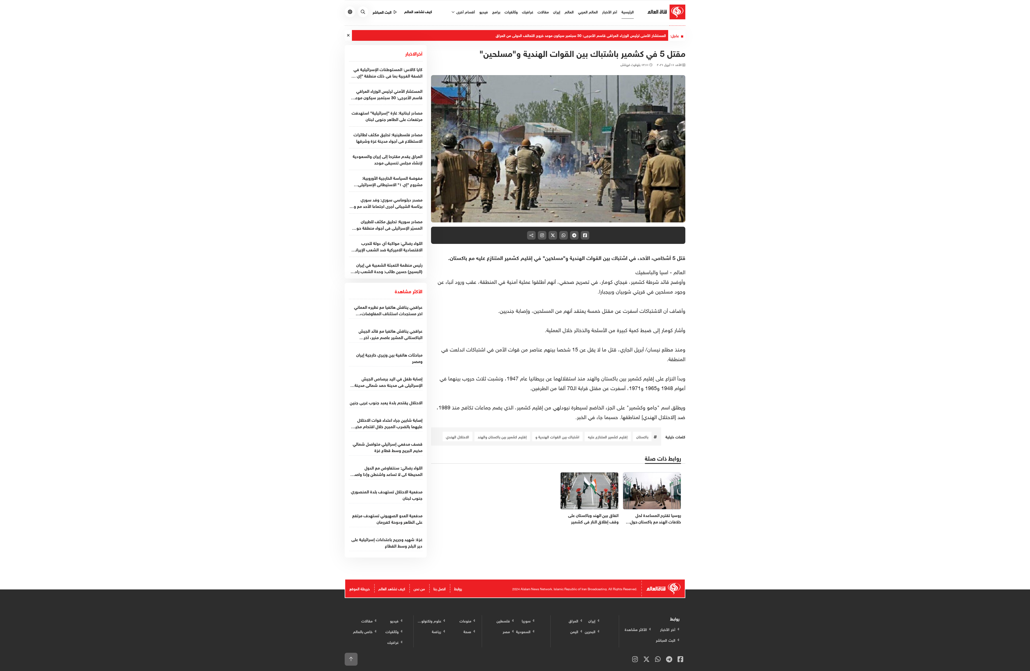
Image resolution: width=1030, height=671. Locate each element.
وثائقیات (511, 11)
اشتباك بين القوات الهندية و (557, 436)
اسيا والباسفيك (651, 271)
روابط (458, 588)
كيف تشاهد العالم (418, 11)
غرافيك (527, 11)
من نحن (419, 588)
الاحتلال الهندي (457, 436)
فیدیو (483, 11)
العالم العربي (588, 11)
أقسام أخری (465, 11)
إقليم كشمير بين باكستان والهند (502, 436)
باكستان (642, 436)
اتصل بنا (439, 588)
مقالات (543, 11)
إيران (556, 11)
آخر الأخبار (609, 11)
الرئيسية (627, 11)
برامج (496, 11)
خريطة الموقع (360, 588)
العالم (569, 11)
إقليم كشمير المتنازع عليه (608, 436)
